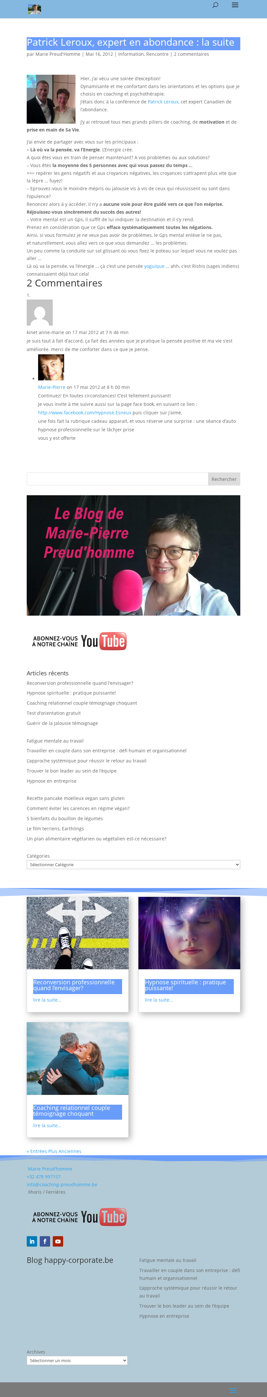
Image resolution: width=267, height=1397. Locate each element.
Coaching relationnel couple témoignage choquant (82, 703)
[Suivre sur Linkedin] (32, 1241)
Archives (36, 1352)
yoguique (154, 266)
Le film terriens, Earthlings (55, 828)
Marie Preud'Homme (57, 54)
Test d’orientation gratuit (54, 713)
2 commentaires (191, 54)
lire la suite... (47, 1000)
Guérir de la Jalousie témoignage (62, 723)
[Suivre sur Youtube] (58, 1241)
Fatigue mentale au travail (55, 741)
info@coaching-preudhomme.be (62, 1184)
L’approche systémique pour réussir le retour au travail (87, 761)
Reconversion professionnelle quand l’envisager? (80, 683)
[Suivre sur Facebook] (45, 1241)
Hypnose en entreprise (52, 781)
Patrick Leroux (163, 102)
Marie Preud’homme (49, 1169)
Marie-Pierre (51, 387)
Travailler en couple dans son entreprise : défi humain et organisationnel (107, 750)
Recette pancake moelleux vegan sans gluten (76, 798)
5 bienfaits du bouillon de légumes (65, 818)
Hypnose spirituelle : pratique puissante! (71, 693)
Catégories (38, 856)
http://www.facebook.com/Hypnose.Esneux (84, 412)
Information (131, 54)
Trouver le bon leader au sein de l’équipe (72, 771)
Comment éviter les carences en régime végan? (78, 808)
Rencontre (157, 54)
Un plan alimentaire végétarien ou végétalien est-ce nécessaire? (96, 839)
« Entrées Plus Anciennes (54, 1151)
